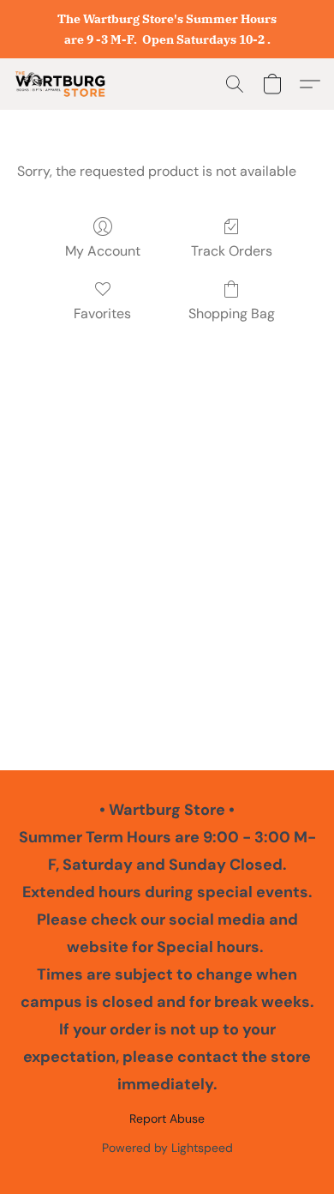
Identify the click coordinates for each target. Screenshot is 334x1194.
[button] (63, 84)
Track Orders (231, 251)
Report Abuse (167, 1118)
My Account (102, 251)
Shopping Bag (231, 314)
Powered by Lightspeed (167, 1147)
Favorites (102, 314)
